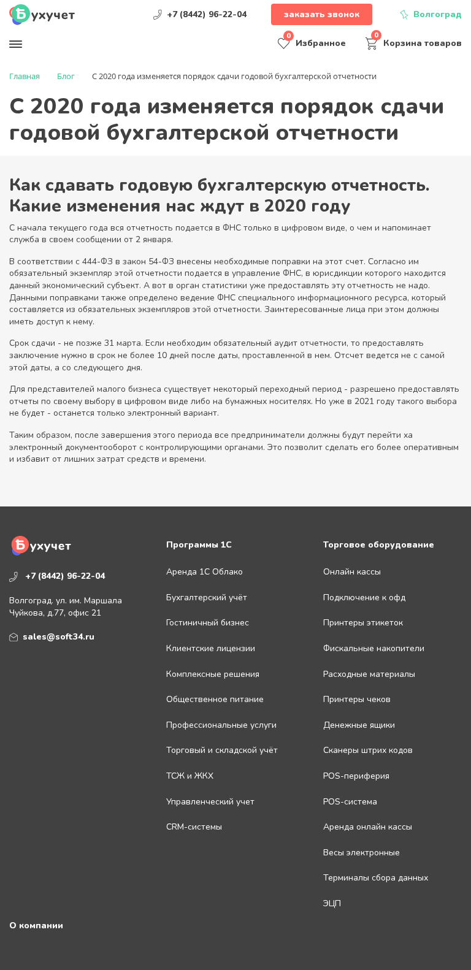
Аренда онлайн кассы (367, 827)
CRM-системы (194, 827)
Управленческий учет (210, 802)
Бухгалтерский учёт (206, 597)
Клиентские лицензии (210, 648)
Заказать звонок (321, 14)
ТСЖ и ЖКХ (189, 776)
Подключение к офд (364, 597)
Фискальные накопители (373, 648)
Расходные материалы (369, 674)
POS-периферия (356, 776)
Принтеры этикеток (363, 622)
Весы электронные (361, 852)
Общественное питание (215, 699)
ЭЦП (332, 903)
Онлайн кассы (352, 572)
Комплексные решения (212, 674)
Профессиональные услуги (221, 725)
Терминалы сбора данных (375, 878)
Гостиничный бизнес (207, 622)
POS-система (350, 802)
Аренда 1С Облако (204, 572)
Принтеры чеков (357, 699)
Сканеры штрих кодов (368, 750)
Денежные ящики (359, 725)
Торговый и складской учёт (222, 750)
